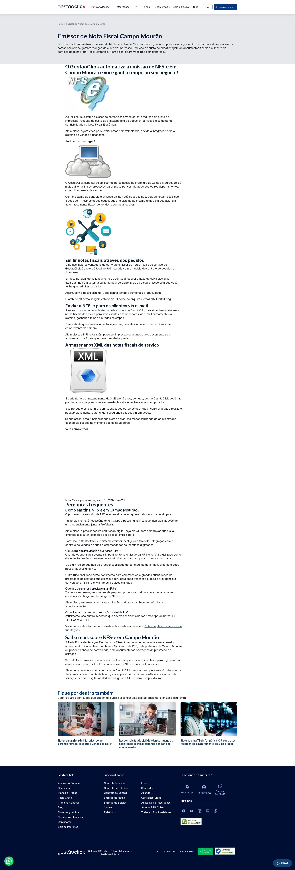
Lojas (144, 783)
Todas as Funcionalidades (156, 812)
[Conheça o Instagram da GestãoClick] (184, 811)
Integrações (123, 6)
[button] (9, 861)
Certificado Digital (151, 797)
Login (207, 7)
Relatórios (110, 812)
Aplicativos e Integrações (156, 802)
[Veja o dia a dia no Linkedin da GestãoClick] (208, 811)
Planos (146, 6)
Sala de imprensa (68, 826)
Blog (195, 6)
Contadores (64, 821)
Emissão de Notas (114, 797)
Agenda (145, 792)
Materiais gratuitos (68, 812)
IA (136, 6)
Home (61, 24)
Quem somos (65, 788)
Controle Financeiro (115, 783)
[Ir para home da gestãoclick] (71, 7)
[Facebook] (200, 811)
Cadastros (110, 807)
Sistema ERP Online (152, 807)
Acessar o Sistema (69, 783)
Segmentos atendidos (70, 817)
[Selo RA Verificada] (224, 851)
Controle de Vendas (115, 792)
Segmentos (161, 6)
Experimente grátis (225, 7)
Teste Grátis (65, 797)
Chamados (147, 788)
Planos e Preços (67, 792)
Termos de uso (187, 851)
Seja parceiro (181, 6)
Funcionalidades (100, 6)
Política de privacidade (167, 851)
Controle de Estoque (116, 788)
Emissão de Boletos (115, 802)
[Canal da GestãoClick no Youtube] (192, 811)
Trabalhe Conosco (69, 802)
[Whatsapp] (215, 811)
